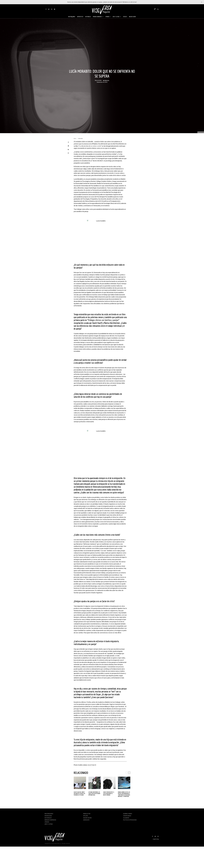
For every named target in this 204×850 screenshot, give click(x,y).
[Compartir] (68, 142)
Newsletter (86, 813)
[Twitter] (48, 9)
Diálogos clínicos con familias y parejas (103, 320)
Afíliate (125, 16)
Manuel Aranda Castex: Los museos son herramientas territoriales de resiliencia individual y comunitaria (124, 794)
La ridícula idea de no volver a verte (90, 146)
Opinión (107, 16)
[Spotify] (54, 9)
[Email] (68, 153)
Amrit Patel (91, 765)
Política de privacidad (130, 819)
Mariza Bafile (98, 80)
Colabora (126, 817)
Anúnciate (86, 819)
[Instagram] (51, 9)
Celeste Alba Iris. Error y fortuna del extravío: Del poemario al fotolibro (79, 793)
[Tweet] (68, 146)
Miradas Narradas (97, 16)
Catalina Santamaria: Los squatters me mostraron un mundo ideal (94, 793)
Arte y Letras (116, 16)
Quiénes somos (127, 813)
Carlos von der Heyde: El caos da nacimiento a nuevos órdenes (108, 793)
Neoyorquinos (71, 16)
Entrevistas (80, 16)
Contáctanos (127, 815)
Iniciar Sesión (132, 16)
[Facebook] (46, 9)
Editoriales (88, 16)
